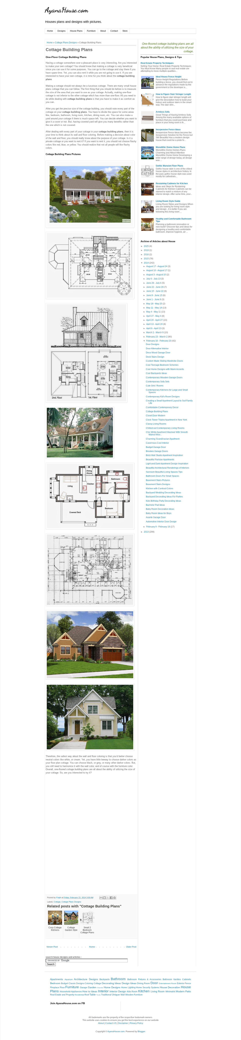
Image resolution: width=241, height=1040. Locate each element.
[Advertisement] (75, 801)
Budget (64, 983)
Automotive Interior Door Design (161, 521)
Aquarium (69, 979)
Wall (122, 995)
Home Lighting (128, 987)
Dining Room (143, 983)
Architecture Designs (86, 979)
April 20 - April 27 (154, 320)
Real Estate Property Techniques (157, 63)
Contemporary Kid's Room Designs (163, 396)
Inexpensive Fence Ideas (168, 129)
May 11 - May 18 (154, 307)
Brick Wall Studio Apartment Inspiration (164, 455)
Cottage (57, 902)
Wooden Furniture (134, 995)
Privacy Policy (136, 1023)
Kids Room (132, 991)
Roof (87, 995)
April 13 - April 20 (154, 324)
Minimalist (170, 991)
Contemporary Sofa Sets (157, 381)
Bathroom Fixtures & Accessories (144, 979)
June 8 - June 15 (154, 295)
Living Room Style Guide (168, 201)
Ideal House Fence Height (168, 76)
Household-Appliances (71, 991)
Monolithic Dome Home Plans (170, 147)
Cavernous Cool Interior (157, 443)
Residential (79, 995)
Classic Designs (76, 983)
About (103, 31)
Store (125, 31)
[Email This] (101, 897)
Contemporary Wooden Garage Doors (164, 377)
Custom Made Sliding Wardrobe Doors (164, 361)
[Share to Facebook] (111, 897)
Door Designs (152, 344)
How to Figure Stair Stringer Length (173, 94)
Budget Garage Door (156, 447)
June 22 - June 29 (155, 287)
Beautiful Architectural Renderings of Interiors (167, 468)
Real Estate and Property (62, 995)
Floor (62, 987)
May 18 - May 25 (154, 303)
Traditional (106, 995)
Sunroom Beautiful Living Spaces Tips (164, 472)
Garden (92, 987)
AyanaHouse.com (66, 10)
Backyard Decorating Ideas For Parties (164, 496)
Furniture (91, 31)
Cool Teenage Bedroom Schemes (162, 365)
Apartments (56, 979)
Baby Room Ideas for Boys (158, 513)
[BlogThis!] (104, 897)
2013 (146, 532)
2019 (146, 250)
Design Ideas (129, 983)
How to (86, 991)
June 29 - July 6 (154, 283)
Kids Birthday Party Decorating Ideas (163, 501)
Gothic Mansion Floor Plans (169, 166)
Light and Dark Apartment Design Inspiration (167, 463)
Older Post (131, 947)
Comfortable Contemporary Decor (162, 407)
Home (50, 31)
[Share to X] (108, 897)
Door (154, 983)
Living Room (158, 991)
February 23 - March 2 (157, 336)
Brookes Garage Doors (157, 451)
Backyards (105, 979)
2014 (146, 263)
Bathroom (118, 979)
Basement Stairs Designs (158, 484)
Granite (100, 988)
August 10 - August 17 (157, 270)
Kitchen (144, 991)
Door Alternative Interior (157, 348)
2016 (146, 254)
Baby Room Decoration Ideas (160, 509)
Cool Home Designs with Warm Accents (165, 369)
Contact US (110, 1023)
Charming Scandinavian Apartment (162, 439)
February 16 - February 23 (159, 341)
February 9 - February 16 (158, 526)
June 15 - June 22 (155, 291)
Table (93, 994)
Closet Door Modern (155, 415)
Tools (98, 995)
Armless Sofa (163, 112)
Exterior (180, 983)
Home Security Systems (147, 987)
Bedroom (55, 983)
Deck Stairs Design (155, 357)
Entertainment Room (167, 983)
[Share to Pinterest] (114, 897)
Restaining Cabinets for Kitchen (172, 183)
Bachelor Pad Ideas (155, 505)
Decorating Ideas (111, 983)
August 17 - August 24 (157, 266)
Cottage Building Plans (157, 411)
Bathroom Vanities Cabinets (177, 979)
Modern (180, 991)
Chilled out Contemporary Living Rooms (165, 428)
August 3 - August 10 (156, 274)
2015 (146, 258)
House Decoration (170, 987)
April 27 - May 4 (154, 316)
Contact (114, 31)
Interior (103, 991)
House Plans (76, 31)
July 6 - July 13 (153, 278)
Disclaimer (123, 1023)
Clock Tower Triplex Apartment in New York (166, 420)
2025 (146, 246)
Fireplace (54, 987)
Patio (188, 991)
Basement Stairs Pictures (158, 480)
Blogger (141, 1031)
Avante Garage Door (156, 517)
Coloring (89, 983)
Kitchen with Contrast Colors (159, 488)
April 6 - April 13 (154, 328)
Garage (83, 987)
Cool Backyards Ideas (156, 373)
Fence (188, 983)
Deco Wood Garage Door (158, 352)
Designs (61, 31)
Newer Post (52, 947)
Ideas (94, 991)
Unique (116, 994)
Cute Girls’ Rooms (154, 385)
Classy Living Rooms (156, 424)
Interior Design (118, 991)
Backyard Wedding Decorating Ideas (163, 492)
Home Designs (112, 987)
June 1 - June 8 (154, 299)
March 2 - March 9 (155, 332)
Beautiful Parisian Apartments (160, 459)
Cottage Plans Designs (66, 42)
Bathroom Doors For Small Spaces (162, 476)
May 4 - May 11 (153, 312)
